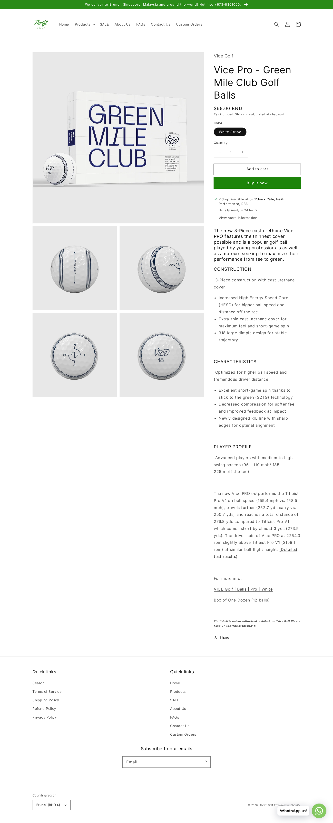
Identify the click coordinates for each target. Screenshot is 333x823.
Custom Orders (183, 734)
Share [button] (224, 637)
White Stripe (230, 132)
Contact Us (179, 726)
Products (178, 691)
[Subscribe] (205, 762)
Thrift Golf (266, 805)
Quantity (220, 143)
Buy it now (257, 183)
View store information (238, 218)
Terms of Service (47, 691)
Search (38, 683)
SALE (174, 700)
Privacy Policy (44, 717)
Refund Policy (44, 708)
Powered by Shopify (287, 805)
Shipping (241, 114)
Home (175, 683)
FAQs (174, 717)
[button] (84, 24)
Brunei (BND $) (48, 805)
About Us (178, 708)
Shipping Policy (45, 700)
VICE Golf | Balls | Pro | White (243, 589)
